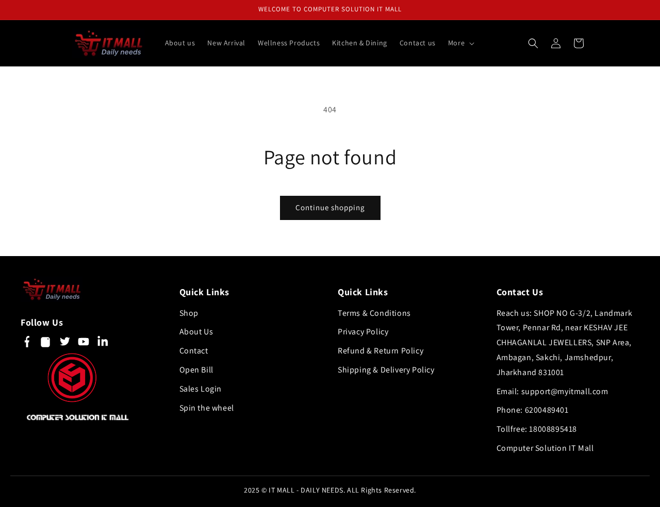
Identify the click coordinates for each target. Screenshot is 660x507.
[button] (460, 43)
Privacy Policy (363, 331)
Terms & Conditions (374, 313)
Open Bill (196, 369)
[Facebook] (26, 344)
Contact (193, 350)
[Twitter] (64, 344)
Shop (189, 313)
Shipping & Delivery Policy (386, 369)
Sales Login (200, 388)
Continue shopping (330, 207)
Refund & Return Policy (380, 350)
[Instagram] (45, 344)
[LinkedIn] (102, 344)
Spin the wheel (206, 407)
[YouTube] (83, 344)
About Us (196, 331)
